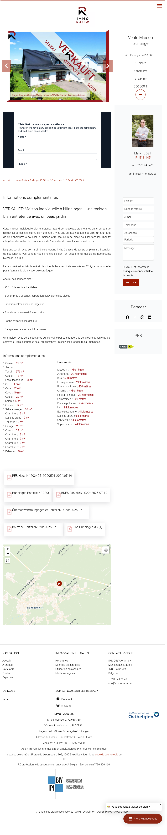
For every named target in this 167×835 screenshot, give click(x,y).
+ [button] (8, 549)
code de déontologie (106, 754)
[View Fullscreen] (7, 560)
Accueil (6, 180)
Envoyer (130, 282)
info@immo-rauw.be (144, 173)
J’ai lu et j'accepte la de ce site (138, 271)
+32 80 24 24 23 (145, 165)
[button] (142, 819)
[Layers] (105, 550)
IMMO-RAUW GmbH (119, 660)
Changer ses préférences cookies (54, 811)
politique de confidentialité (138, 271)
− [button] (8, 554)
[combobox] (138, 233)
